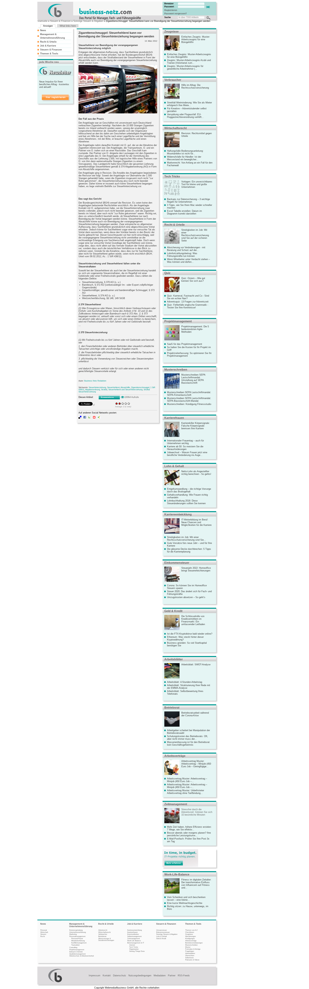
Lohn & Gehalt (174, 466)
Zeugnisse (171, 31)
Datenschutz (119, 975)
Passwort (169, 6)
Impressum (94, 975)
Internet (132, 945)
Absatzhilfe (125, 387)
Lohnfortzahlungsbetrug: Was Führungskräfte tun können (182, 254)
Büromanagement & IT (135, 943)
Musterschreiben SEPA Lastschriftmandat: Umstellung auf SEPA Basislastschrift (193, 378)
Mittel (122, 403)
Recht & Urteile (48, 41)
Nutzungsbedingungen (139, 975)
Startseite (42, 21)
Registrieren (170, 10)
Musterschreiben (175, 369)
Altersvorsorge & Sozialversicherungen (106, 939)
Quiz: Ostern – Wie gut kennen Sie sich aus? (193, 279)
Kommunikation (133, 934)
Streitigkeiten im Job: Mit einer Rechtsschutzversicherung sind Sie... (186, 538)
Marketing (73, 934)
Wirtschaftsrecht (175, 128)
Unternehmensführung (77, 932)
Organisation (134, 949)
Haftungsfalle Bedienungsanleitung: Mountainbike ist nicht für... (185, 152)
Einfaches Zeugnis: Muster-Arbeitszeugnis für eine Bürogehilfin (195, 39)
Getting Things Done (137, 951)
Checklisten (189, 932)
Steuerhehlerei (113, 387)
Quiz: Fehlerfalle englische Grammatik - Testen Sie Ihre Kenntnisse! (187, 306)
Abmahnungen (190, 936)
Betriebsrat (171, 707)
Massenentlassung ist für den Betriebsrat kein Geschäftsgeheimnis (188, 743)
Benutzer (169, 3)
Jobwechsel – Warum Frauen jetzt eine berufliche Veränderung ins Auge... (187, 453)
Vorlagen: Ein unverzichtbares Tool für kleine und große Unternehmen (196, 184)
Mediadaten (160, 975)
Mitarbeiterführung (78, 941)
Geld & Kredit (173, 611)
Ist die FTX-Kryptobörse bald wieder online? (189, 633)
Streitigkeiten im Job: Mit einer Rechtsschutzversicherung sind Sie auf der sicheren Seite (195, 235)
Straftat (104, 389)
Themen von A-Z (191, 930)
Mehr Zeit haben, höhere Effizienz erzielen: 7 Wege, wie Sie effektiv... (189, 828)
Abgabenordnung (92, 389)
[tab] (54, 30)
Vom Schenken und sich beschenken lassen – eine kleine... (186, 898)
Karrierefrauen (174, 417)
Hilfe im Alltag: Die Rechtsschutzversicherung (195, 86)
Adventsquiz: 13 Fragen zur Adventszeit (188, 301)
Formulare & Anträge (192, 949)
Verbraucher (172, 79)
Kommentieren (107, 397)
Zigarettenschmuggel (140, 387)
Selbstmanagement (134, 936)
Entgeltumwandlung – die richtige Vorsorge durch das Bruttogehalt (189, 490)
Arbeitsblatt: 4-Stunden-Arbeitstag (184, 682)
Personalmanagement (77, 936)
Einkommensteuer (176, 562)
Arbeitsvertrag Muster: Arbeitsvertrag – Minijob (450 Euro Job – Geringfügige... (196, 764)
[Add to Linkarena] (89, 418)
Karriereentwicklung (178, 514)
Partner (171, 975)
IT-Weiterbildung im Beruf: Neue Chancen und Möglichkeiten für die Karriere (196, 522)
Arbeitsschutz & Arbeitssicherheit (81, 956)
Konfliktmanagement (79, 943)
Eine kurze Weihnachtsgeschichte (184, 903)
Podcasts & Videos (192, 960)
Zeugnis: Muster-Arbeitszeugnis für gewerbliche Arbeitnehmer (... (185, 67)
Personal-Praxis (77, 938)
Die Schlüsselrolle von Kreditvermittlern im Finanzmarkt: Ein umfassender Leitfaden (193, 620)
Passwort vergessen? (175, 13)
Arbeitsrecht (102, 930)
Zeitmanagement (175, 804)
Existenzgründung (76, 930)
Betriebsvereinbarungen (194, 943)
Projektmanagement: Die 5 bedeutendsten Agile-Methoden (195, 329)
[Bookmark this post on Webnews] (94, 418)
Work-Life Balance (134, 941)
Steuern (43, 934)
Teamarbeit (75, 945)
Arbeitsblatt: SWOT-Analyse (195, 664)
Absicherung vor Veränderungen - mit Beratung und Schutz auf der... (186, 248)
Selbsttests (189, 958)
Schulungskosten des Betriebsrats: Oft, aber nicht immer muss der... (187, 737)
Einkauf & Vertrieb (76, 952)
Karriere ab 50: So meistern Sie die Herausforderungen (185, 448)
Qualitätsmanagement (77, 954)
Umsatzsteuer (161, 930)
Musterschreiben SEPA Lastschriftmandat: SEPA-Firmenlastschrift (189, 393)
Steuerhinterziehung (97, 387)
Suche (167, 17)
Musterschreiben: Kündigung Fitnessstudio (189, 404)
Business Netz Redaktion (95, 381)
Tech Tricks (172, 176)
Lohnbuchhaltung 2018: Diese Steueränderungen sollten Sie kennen (186, 502)
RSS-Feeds (184, 975)
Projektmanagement (178, 321)
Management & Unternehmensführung (80, 925)
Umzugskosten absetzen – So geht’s (186, 597)
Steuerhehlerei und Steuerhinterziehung (125, 389)
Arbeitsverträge (174, 755)
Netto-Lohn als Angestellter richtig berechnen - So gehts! (196, 472)
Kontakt (107, 975)
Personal (43, 930)
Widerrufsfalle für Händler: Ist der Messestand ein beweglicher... (184, 158)
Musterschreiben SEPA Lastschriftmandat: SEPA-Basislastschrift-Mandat (189, 399)
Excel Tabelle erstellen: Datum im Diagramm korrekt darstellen (184, 212)
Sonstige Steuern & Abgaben (88, 21)
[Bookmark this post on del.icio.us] (80, 418)
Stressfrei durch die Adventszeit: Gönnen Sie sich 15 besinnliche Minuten (196, 812)
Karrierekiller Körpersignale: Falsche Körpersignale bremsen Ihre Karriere (195, 426)
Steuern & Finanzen (60, 21)
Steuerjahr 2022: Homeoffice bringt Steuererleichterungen (196, 569)
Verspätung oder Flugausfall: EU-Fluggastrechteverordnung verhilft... (185, 115)
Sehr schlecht (116, 403)
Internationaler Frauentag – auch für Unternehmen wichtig (185, 442)
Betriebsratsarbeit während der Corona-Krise (195, 714)
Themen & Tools (49, 53)
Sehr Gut (128, 403)
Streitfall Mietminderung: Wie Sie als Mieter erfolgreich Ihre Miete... (189, 104)
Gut (125, 403)
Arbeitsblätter (173, 659)
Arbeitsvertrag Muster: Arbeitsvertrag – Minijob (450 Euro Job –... (187, 780)
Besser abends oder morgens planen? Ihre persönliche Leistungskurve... (189, 834)
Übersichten (189, 955)
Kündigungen (190, 938)
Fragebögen (189, 951)
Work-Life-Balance (176, 874)
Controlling (73, 947)
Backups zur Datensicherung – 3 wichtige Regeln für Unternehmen (188, 200)
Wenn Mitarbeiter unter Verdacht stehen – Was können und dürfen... (188, 260)
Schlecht (119, 403)
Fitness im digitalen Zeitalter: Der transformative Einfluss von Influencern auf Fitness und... (196, 883)
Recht (42, 936)
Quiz (167, 273)
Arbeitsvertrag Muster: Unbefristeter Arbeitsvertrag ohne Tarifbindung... (185, 791)
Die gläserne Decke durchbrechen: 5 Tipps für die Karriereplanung (189, 550)
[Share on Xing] (98, 418)
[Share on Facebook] (84, 418)
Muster (187, 947)
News (43, 30)
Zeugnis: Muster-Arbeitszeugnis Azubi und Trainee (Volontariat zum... (189, 61)
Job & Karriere (48, 45)
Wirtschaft (44, 932)
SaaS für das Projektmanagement (184, 344)
